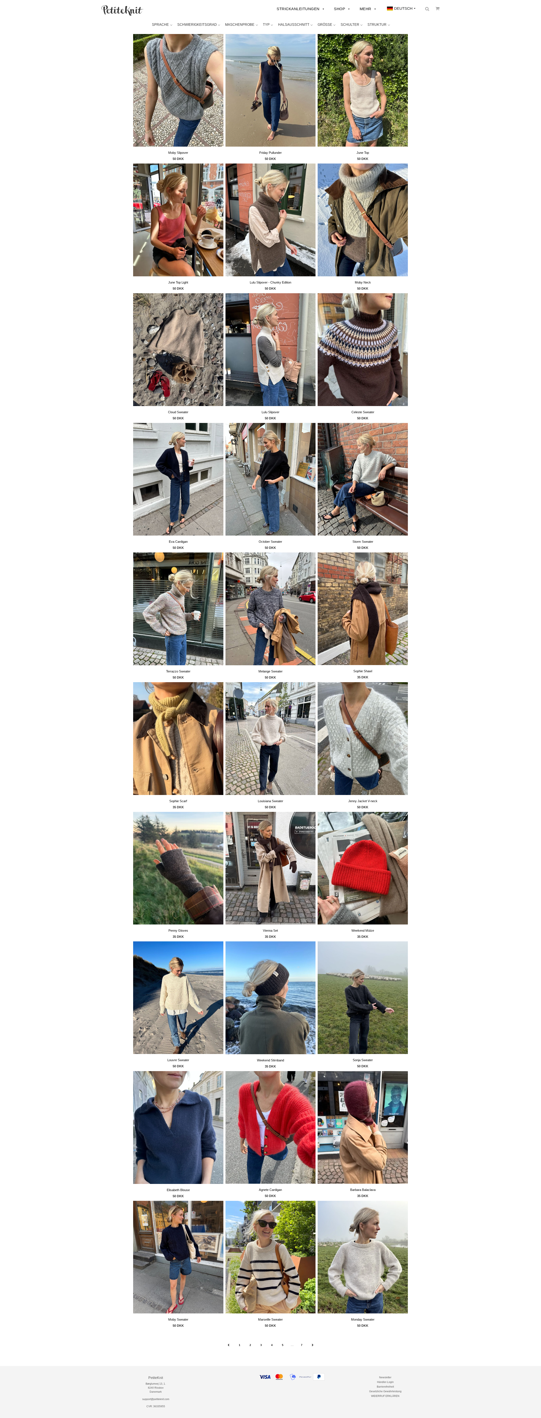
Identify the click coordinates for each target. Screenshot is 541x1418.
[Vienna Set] (270, 869)
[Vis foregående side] (228, 1345)
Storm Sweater (362, 541)
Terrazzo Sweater (178, 671)
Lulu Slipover (270, 412)
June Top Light (178, 282)
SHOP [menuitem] (340, 9)
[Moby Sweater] (178, 1258)
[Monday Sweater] (363, 1258)
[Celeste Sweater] (363, 350)
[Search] (427, 8)
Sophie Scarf (178, 801)
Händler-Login (385, 1382)
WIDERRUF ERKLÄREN (385, 1396)
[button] (162, 25)
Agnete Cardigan (270, 1190)
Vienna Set (270, 930)
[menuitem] (122, 10)
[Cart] (438, 8)
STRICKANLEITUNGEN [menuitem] (299, 9)
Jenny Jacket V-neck (362, 801)
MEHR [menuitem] (366, 9)
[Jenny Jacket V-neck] (363, 739)
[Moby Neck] (363, 221)
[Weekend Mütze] (363, 869)
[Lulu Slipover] (270, 350)
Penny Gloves (178, 930)
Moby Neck (363, 282)
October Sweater (270, 541)
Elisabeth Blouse (178, 1190)
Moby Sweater (178, 1319)
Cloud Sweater (178, 412)
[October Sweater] (270, 480)
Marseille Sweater (270, 1319)
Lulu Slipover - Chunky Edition (270, 282)
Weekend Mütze (362, 930)
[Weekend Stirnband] (270, 998)
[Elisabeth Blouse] (178, 1128)
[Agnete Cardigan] (270, 1128)
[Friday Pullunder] (270, 91)
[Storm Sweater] (363, 480)
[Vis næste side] (312, 1345)
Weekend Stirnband (270, 1060)
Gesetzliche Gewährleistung (385, 1391)
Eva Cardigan (178, 541)
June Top (363, 152)
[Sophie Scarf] (178, 739)
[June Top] (363, 91)
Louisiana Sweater (270, 801)
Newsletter (385, 1377)
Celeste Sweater (362, 412)
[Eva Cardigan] (178, 480)
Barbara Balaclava (363, 1190)
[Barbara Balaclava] (363, 1128)
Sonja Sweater (363, 1060)
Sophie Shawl (362, 671)
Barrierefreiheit (385, 1386)
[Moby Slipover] (178, 91)
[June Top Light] (178, 221)
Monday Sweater (362, 1319)
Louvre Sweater (178, 1060)
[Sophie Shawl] (363, 609)
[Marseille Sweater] (270, 1258)
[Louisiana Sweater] (270, 739)
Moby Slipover (178, 152)
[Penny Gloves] (178, 869)
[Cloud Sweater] (178, 350)
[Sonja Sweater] (363, 998)
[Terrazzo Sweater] (178, 609)
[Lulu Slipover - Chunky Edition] (270, 221)
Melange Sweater (270, 671)
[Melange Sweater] (270, 609)
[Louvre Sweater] (178, 998)
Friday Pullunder (270, 152)
